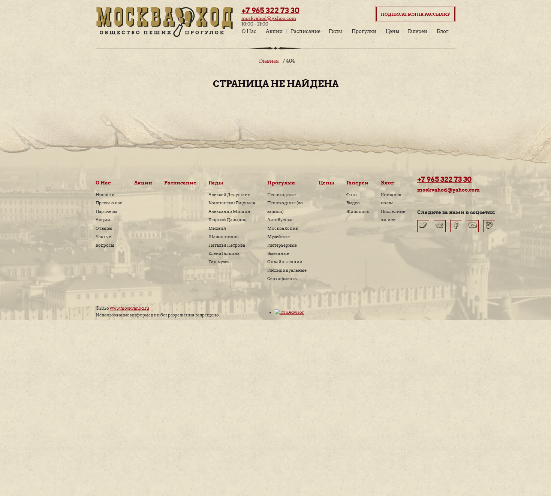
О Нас (249, 31)
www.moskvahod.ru (129, 308)
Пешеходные (281, 194)
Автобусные (280, 219)
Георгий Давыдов (227, 219)
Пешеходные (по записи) (285, 207)
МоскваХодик (282, 228)
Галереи (417, 31)
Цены (393, 31)
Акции (274, 31)
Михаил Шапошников (223, 232)
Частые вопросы (105, 240)
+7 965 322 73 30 (270, 10)
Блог (443, 31)
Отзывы (104, 228)
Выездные (278, 253)
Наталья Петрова (226, 245)
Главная (269, 61)
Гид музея (219, 261)
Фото (351, 194)
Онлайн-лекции (284, 261)
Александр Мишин (229, 211)
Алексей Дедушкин (229, 194)
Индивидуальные (287, 270)
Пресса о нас (109, 202)
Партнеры (106, 211)
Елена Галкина (224, 253)
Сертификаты (282, 278)
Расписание (305, 31)
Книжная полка (391, 198)
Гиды (335, 31)
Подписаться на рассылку (415, 14)
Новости (105, 194)
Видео (353, 202)
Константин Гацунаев (231, 202)
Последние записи (393, 215)
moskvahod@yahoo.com (268, 18)
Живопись (357, 211)
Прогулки (364, 31)
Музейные (278, 236)
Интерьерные (282, 245)
